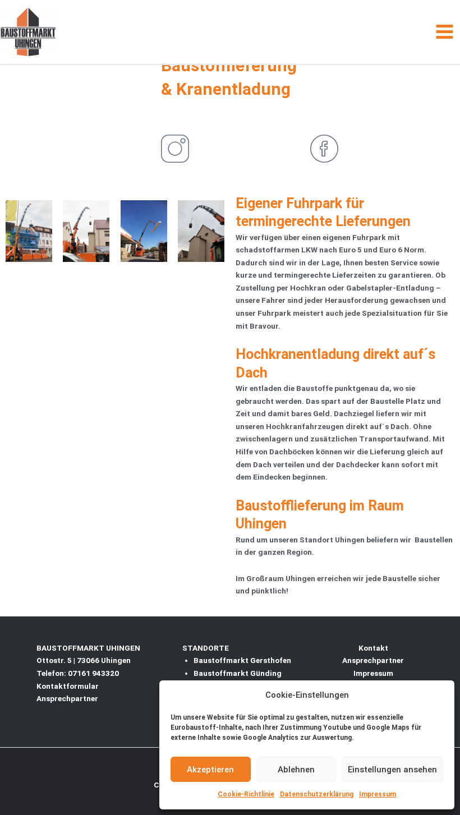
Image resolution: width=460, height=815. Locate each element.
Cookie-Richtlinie (246, 794)
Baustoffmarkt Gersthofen (242, 660)
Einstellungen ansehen (392, 770)
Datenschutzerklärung (316, 794)
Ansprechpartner (67, 698)
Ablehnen (296, 770)
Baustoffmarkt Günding (238, 673)
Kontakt (373, 647)
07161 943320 (93, 673)
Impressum (377, 794)
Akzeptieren (210, 770)
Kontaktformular (67, 686)
